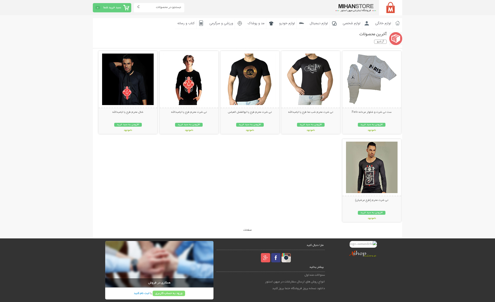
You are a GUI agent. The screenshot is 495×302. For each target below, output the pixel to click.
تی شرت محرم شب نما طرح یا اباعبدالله (310, 112)
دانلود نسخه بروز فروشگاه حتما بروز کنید (298, 288)
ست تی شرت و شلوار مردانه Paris (372, 112)
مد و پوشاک (256, 23)
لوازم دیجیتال (319, 23)
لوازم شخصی (351, 23)
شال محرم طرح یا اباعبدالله (127, 112)
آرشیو (380, 41)
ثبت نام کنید (141, 293)
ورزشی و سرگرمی (221, 23)
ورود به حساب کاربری (169, 293)
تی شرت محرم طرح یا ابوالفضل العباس (250, 112)
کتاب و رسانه (186, 23)
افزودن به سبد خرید (371, 124)
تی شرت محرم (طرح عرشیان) (371, 200)
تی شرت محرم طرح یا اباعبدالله (189, 112)
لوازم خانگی (383, 23)
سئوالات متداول (314, 275)
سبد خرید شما (112, 7)
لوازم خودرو (287, 23)
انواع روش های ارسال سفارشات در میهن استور (295, 281)
